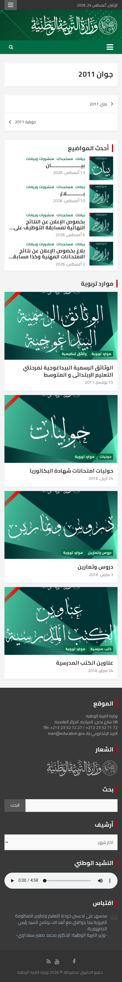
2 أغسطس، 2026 (70, 264)
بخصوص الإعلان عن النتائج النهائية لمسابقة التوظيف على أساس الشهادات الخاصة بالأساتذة (49, 230)
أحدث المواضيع (88, 148)
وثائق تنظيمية (74, 354)
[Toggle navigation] (110, 47)
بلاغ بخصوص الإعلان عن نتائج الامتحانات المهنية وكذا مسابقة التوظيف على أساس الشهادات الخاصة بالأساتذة (47, 260)
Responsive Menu (10, 5)
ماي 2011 (98, 104)
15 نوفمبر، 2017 (99, 382)
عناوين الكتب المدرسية (84, 663)
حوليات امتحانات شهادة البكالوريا (71, 471)
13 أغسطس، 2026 (69, 172)
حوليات (105, 457)
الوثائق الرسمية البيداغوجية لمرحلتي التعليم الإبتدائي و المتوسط (68, 371)
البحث (15, 805)
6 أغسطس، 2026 (70, 235)
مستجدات (64, 158)
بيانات (80, 158)
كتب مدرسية (100, 649)
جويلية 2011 (25, 122)
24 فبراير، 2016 (100, 670)
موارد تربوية (97, 283)
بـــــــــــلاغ (72, 193)
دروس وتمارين (99, 553)
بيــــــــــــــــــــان (65, 165)
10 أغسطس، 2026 (69, 200)
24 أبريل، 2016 (101, 478)
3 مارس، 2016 (101, 574)
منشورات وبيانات (40, 158)
